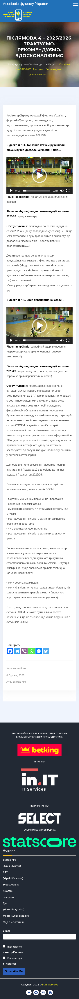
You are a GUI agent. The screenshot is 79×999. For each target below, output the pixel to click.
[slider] (36, 191)
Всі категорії (14, 958)
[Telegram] (17, 651)
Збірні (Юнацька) (13, 878)
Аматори (8, 890)
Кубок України (11, 884)
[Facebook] (10, 651)
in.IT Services (50, 984)
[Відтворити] (11, 190)
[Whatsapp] (31, 651)
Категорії (11, 963)
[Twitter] (46, 651)
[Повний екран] (68, 190)
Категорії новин (13, 952)
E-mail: (7, 930)
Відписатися (14, 946)
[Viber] (24, 651)
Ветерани (8, 897)
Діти (5, 903)
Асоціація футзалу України (25, 4)
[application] (39, 175)
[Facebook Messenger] (38, 651)
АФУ (8, 681)
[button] (39, 175)
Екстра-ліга (19, 681)
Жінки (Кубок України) (16, 915)
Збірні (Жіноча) (12, 865)
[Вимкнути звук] (62, 190)
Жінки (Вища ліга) (13, 909)
